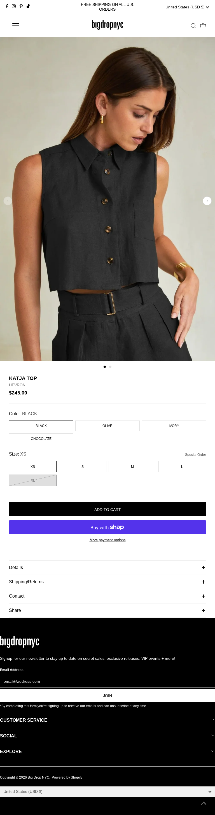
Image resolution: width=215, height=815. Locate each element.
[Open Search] (193, 25)
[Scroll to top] (203, 803)
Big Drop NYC (38, 777)
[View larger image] (107, 360)
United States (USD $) (185, 7)
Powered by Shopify (67, 777)
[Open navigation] (32, 26)
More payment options (108, 540)
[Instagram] (13, 7)
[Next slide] (207, 200)
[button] (105, 367)
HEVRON (17, 385)
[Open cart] (203, 25)
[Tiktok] (28, 7)
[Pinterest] (21, 7)
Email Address (12, 670)
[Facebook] (7, 7)
